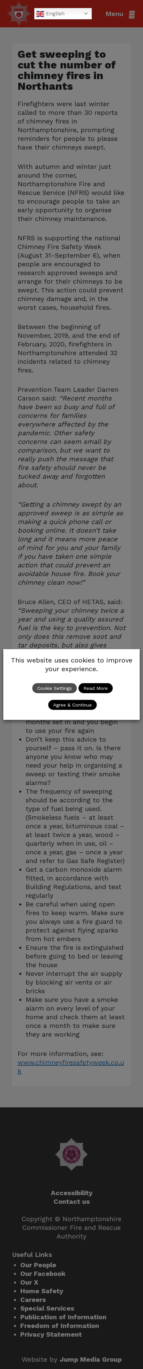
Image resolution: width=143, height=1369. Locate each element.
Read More (95, 688)
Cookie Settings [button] (54, 688)
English (54, 13)
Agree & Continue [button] (72, 705)
